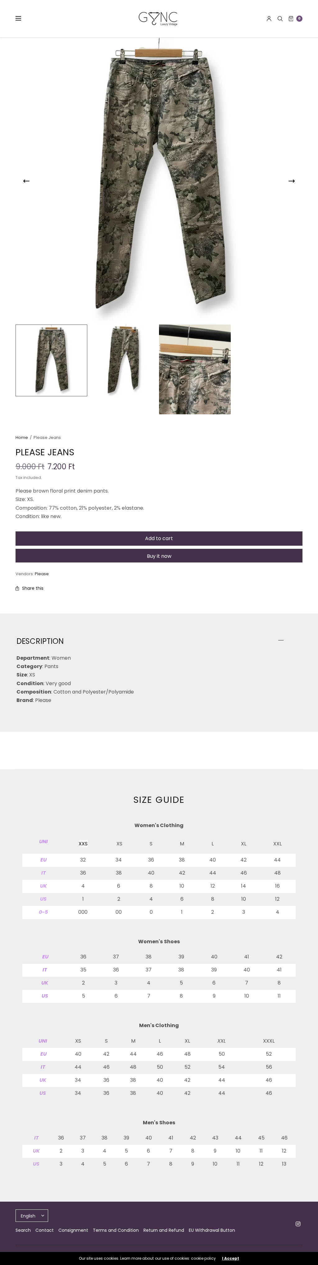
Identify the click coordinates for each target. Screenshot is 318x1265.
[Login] (269, 18)
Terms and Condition (116, 1230)
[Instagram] (298, 1224)
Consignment (73, 1230)
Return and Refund (163, 1230)
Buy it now (159, 556)
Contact (44, 1230)
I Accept (230, 1258)
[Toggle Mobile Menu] (22, 18)
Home (22, 437)
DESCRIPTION (40, 641)
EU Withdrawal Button (212, 1230)
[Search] (280, 18)
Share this (32, 588)
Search (23, 1230)
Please (42, 574)
